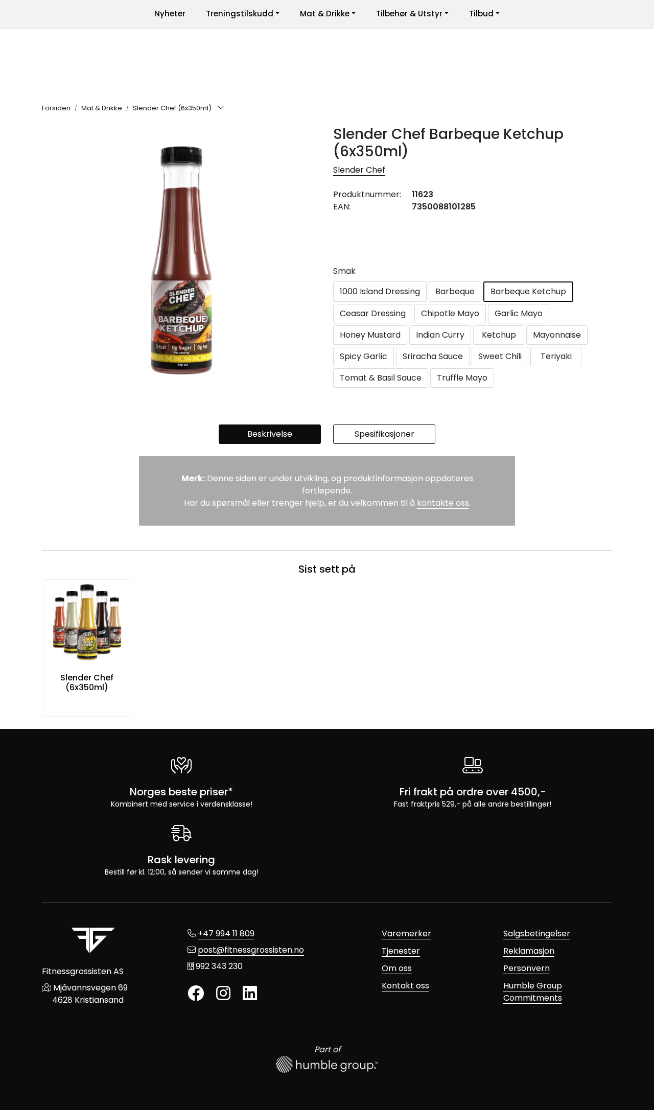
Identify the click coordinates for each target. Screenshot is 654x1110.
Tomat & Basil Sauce (381, 378)
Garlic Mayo (519, 313)
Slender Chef (359, 170)
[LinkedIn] (250, 994)
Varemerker (406, 933)
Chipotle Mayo (450, 313)
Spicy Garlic (363, 356)
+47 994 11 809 (226, 933)
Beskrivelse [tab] (269, 434)
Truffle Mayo (462, 378)
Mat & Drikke (324, 13)
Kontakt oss (405, 985)
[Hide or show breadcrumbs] (221, 108)
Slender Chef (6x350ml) (86, 682)
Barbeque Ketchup (528, 291)
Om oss (397, 968)
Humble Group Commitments (532, 992)
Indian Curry (440, 335)
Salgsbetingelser (536, 933)
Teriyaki (556, 356)
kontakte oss (443, 503)
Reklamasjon (528, 951)
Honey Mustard (370, 335)
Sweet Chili (500, 356)
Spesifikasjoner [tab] (384, 434)
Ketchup (499, 335)
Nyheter (169, 13)
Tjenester (401, 951)
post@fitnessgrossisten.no (251, 950)
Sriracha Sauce (433, 356)
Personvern (526, 968)
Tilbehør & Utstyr (409, 13)
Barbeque (455, 291)
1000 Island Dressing (380, 291)
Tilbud (481, 13)
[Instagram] (223, 994)
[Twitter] (196, 994)
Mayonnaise (557, 335)
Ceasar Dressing (373, 313)
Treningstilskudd (239, 13)
